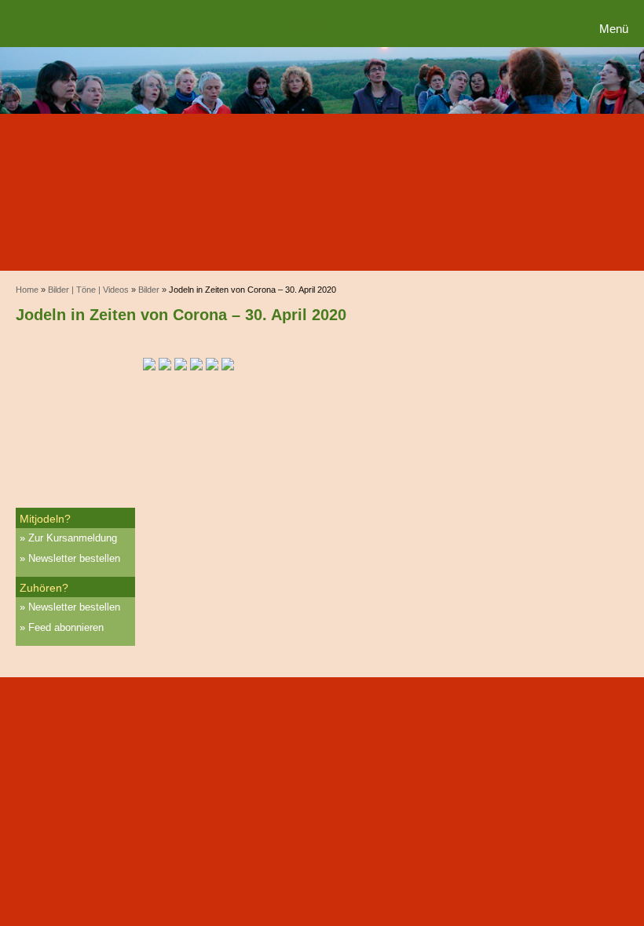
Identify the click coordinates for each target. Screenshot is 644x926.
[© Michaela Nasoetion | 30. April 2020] (227, 365)
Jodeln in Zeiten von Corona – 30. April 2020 (181, 314)
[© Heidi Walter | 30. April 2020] (149, 365)
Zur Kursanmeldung (72, 538)
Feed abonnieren (66, 627)
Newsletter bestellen (74, 558)
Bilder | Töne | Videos (88, 289)
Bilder (148, 289)
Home (27, 289)
